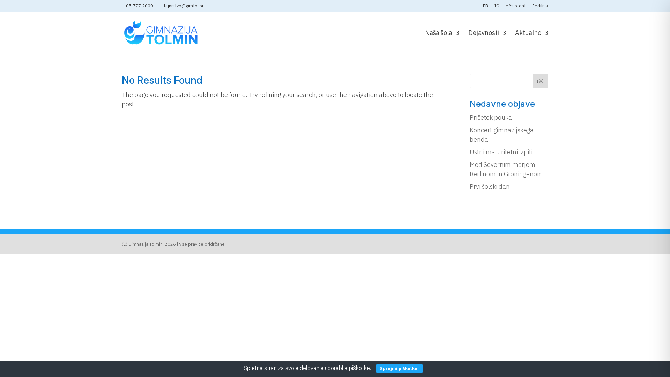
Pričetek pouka (491, 117)
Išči (540, 81)
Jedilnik (540, 6)
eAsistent (516, 6)
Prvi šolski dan (490, 187)
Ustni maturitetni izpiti (501, 152)
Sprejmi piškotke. (399, 368)
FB (485, 6)
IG (496, 6)
